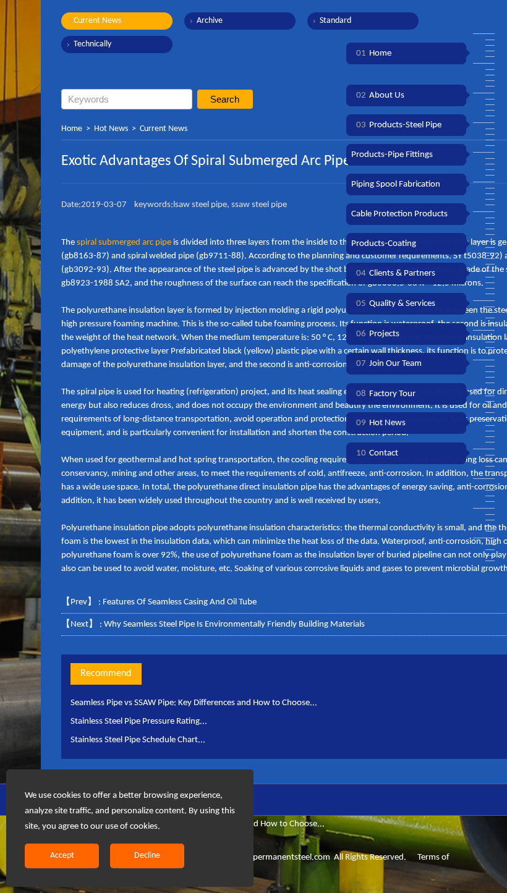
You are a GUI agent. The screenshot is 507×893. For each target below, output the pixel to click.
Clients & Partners (395, 273)
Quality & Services (395, 303)
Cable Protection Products (399, 214)
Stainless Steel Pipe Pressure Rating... (138, 721)
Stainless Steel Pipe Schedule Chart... (137, 740)
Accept (62, 855)
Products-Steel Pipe (398, 125)
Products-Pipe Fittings (392, 154)
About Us (380, 95)
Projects (377, 334)
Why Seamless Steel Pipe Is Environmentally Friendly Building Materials (234, 624)
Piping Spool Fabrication (395, 184)
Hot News (111, 128)
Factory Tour (385, 394)
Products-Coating (383, 243)
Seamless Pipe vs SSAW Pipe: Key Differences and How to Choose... (193, 703)
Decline (147, 855)
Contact (377, 453)
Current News (97, 20)
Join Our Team (389, 363)
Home (71, 128)
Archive (210, 20)
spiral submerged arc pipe (124, 242)
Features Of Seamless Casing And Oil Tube (180, 602)
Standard (335, 20)
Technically (92, 44)
